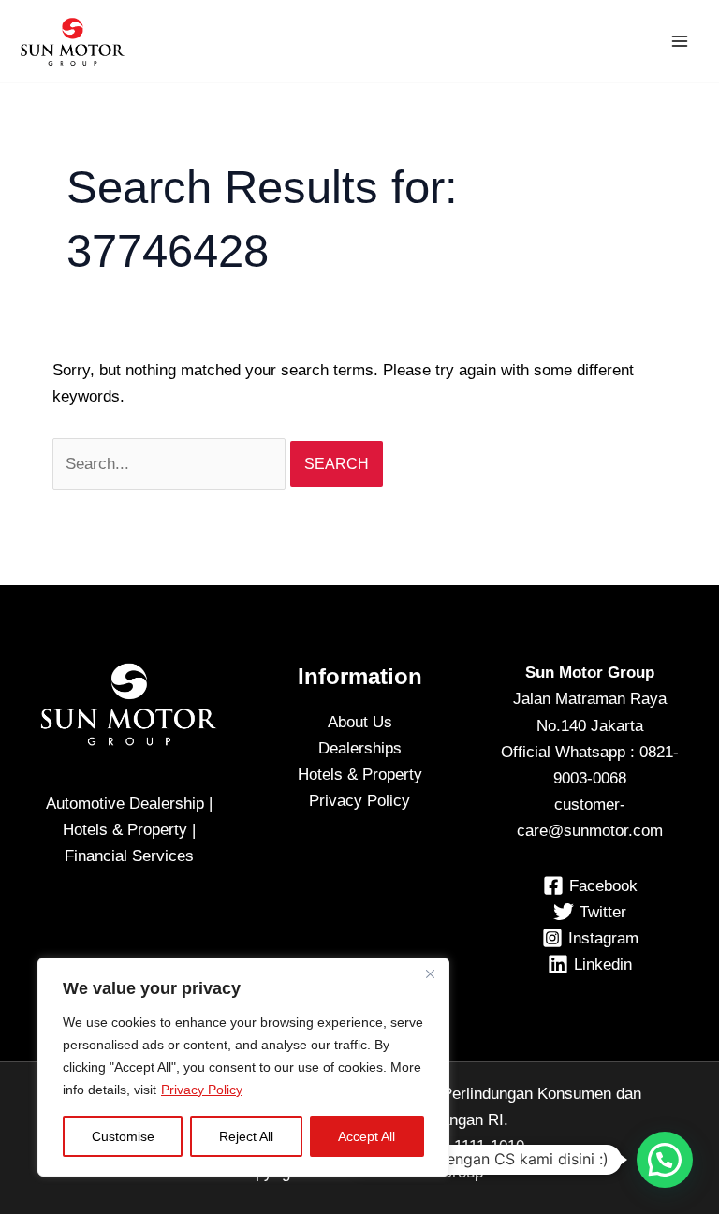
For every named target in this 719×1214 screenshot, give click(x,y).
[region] (243, 1067)
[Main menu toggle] (679, 41)
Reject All (246, 1136)
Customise (123, 1136)
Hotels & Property (360, 774)
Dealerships (360, 748)
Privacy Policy (201, 1089)
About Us (360, 722)
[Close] (429, 973)
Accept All (366, 1136)
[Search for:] (171, 464)
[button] (665, 1160)
